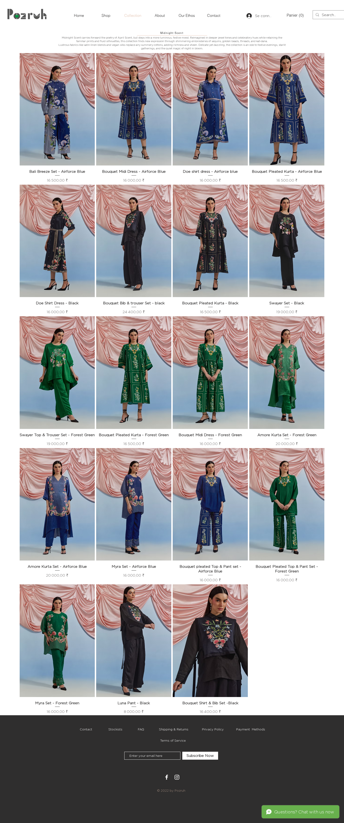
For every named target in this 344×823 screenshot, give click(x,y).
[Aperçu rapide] (57, 109)
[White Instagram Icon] (177, 777)
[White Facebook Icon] (166, 777)
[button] (294, 15)
